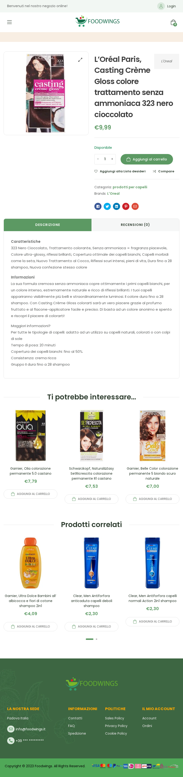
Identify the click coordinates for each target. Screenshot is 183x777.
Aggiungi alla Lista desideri (123, 171)
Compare (166, 171)
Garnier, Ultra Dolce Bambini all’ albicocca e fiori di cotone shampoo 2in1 (30, 600)
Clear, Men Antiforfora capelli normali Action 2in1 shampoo (152, 598)
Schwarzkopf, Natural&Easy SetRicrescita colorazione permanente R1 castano (91, 473)
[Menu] (9, 22)
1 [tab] (90, 639)
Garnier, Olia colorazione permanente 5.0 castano (30, 471)
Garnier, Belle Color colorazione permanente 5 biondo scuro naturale (152, 473)
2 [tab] (96, 639)
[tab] (48, 225)
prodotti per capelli (130, 187)
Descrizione (47, 224)
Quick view (30, 441)
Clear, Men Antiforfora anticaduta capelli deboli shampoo (91, 600)
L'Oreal (166, 61)
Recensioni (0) (135, 224)
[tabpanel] (30, 583)
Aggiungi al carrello (150, 159)
